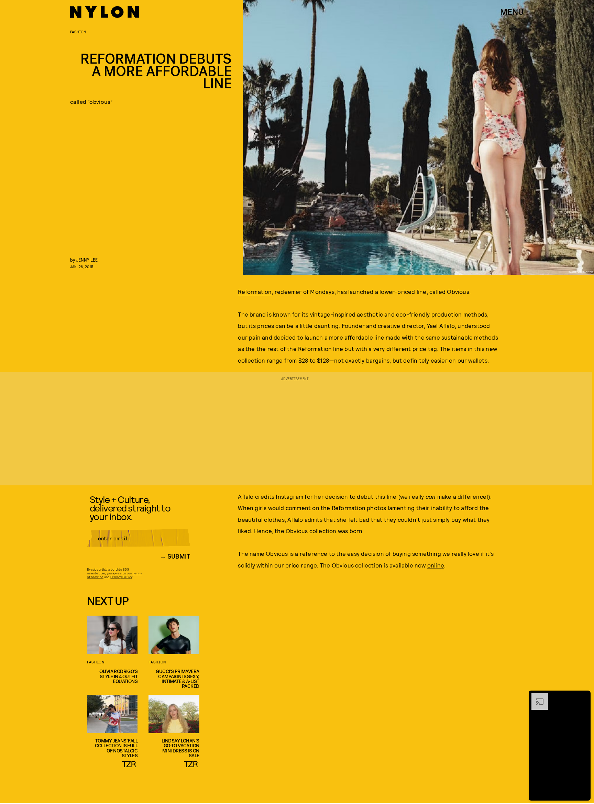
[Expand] (536, 697)
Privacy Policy (121, 577)
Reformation (255, 291)
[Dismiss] (583, 697)
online (435, 565)
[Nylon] (104, 12)
